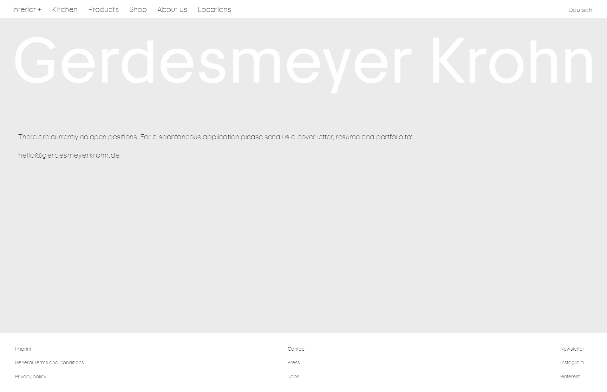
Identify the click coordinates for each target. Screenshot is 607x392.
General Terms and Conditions (49, 362)
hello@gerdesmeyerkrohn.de (69, 155)
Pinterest (570, 376)
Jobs (293, 376)
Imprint (23, 348)
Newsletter (572, 348)
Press (294, 362)
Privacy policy (30, 376)
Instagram (572, 362)
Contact (297, 348)
